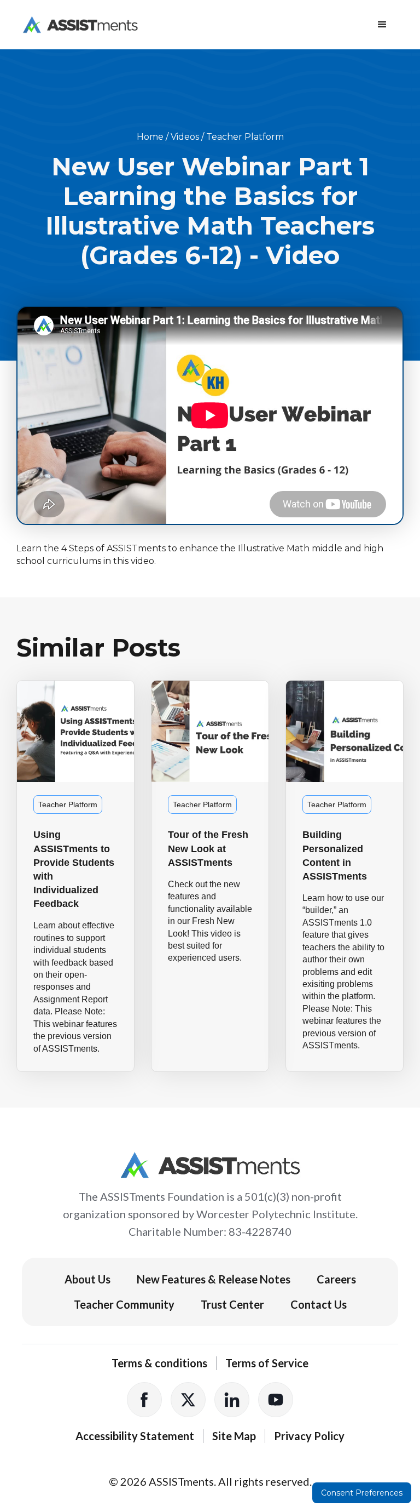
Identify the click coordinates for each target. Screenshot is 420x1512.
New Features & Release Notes (213, 1279)
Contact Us (318, 1304)
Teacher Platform (245, 137)
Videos (185, 137)
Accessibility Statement (134, 1435)
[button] (382, 25)
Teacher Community (124, 1304)
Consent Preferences (361, 1493)
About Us (87, 1279)
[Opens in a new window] (144, 1399)
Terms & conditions (159, 1363)
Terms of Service (266, 1363)
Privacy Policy (309, 1435)
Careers (336, 1279)
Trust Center (232, 1304)
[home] (80, 25)
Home (150, 137)
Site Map (234, 1435)
